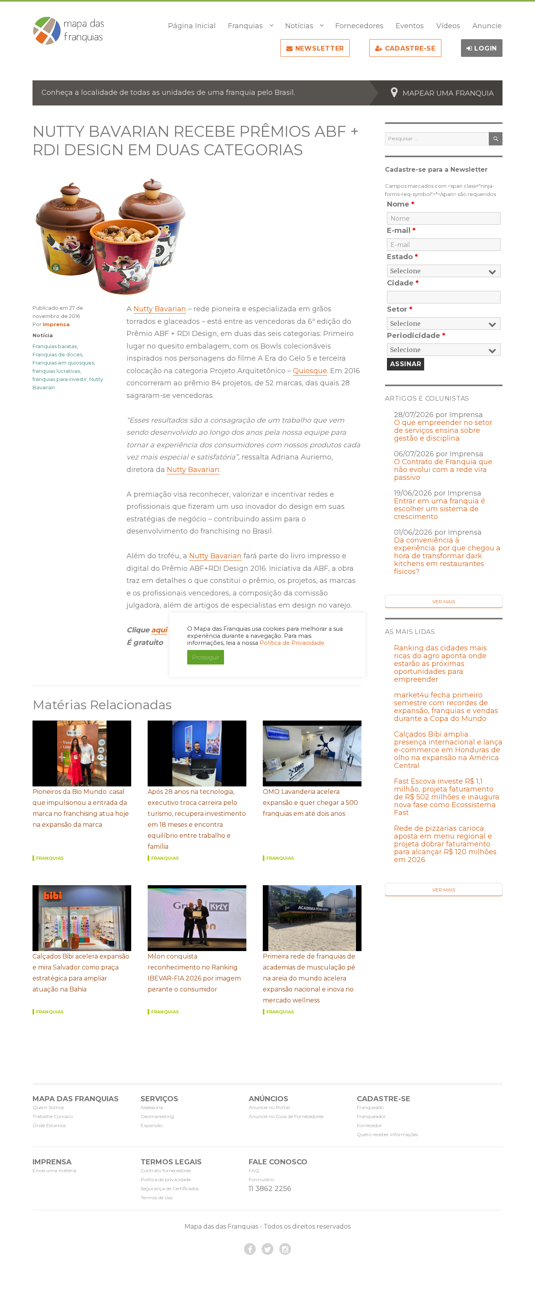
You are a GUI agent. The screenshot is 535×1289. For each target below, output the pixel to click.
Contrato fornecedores (166, 1170)
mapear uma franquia (448, 93)
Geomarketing (157, 1116)
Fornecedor (369, 1125)
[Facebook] (250, 1249)
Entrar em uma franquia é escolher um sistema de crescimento (439, 509)
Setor (399, 309)
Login (484, 48)
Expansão (152, 1125)
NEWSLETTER (318, 48)
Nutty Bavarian (160, 309)
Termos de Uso (157, 1197)
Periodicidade (416, 335)
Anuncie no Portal (269, 1107)
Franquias (245, 26)
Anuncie (487, 26)
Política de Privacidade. (292, 642)
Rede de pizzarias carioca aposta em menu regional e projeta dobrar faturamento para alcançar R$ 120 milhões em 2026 (445, 844)
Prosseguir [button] (205, 657)
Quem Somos (48, 1107)
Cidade (403, 283)
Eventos (410, 26)
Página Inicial (192, 26)
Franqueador (371, 1116)
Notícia (43, 335)
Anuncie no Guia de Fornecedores (286, 1116)
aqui (159, 630)
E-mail (401, 230)
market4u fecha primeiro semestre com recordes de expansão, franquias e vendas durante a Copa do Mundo (446, 707)
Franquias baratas (55, 346)
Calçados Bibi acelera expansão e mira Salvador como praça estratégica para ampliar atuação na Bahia (81, 973)
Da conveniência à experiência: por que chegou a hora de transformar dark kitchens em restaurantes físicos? (447, 556)
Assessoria (152, 1107)
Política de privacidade (166, 1179)
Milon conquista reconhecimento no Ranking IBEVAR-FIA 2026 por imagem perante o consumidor (194, 973)
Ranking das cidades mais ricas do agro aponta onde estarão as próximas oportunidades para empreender (440, 664)
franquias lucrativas (56, 371)
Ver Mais (443, 602)
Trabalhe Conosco (53, 1116)
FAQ (254, 1170)
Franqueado (370, 1107)
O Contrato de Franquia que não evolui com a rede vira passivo (443, 470)
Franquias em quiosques (63, 362)
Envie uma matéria (54, 1170)
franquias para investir (60, 379)
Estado (402, 257)
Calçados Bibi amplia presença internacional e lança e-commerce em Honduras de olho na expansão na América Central (448, 750)
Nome (400, 204)
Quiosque (310, 371)
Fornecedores (359, 26)
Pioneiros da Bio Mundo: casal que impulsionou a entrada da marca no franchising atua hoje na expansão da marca (81, 808)
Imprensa (56, 324)
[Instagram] (285, 1249)
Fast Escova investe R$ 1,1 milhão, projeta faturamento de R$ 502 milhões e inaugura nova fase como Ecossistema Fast (446, 797)
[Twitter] (267, 1249)
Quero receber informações (387, 1134)
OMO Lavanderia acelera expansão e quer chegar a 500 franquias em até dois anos (310, 802)
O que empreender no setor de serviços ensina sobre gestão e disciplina (443, 430)
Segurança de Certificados (170, 1188)
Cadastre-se (409, 48)
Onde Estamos (49, 1125)
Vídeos (448, 26)
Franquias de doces (57, 354)
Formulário (261, 1179)
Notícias (299, 26)
